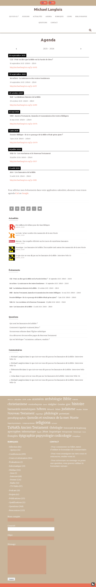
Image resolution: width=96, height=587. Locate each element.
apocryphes (14, 431)
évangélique (76, 436)
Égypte (39, 432)
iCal (17, 193)
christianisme (17, 404)
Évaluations (14, 462)
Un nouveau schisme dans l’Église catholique (27, 331)
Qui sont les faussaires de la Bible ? (23, 323)
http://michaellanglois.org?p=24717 (23, 86)
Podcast (12, 490)
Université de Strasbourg (75, 428)
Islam (58, 409)
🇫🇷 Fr (52, 3)
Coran (84, 432)
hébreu (41, 409)
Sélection (13, 447)
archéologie (53, 399)
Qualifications (15, 502)
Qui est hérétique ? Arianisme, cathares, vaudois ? (29, 339)
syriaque (54, 423)
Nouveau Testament (21, 413)
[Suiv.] (81, 49)
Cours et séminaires (18, 458)
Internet (14, 476)
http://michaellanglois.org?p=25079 (23, 143)
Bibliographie (81, 16)
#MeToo (10, 399)
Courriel (11, 526)
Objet (10, 535)
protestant (64, 413)
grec (68, 404)
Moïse (85, 409)
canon (75, 399)
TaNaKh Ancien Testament (28, 427)
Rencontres (14, 510)
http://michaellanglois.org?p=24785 (23, 105)
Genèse (61, 404)
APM (24, 400)
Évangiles (13, 436)
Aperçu (13, 450)
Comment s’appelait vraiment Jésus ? (24, 327)
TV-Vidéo (14, 486)
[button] (93, 584)
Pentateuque (77, 432)
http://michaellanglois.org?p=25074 (23, 124)
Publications (14, 498)
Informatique (15, 466)
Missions (25, 16)
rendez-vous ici (68, 456)
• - (40, 279)
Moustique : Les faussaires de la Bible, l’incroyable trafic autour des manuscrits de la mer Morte (51, 247)
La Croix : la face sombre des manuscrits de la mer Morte (37, 233)
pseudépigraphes (17, 418)
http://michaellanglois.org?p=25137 (23, 161)
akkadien (17, 400)
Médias (12, 470)
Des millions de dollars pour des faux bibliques (33, 225)
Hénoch (50, 409)
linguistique (55, 432)
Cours (69, 16)
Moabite (79, 409)
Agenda (49, 16)
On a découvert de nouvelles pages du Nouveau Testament (33, 335)
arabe (29, 400)
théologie (56, 427)
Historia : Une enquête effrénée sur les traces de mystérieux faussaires (42, 241)
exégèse (52, 404)
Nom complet (14, 516)
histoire (78, 404)
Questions (43, 22)
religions (43, 422)
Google (25, 193)
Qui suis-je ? (14, 16)
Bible (67, 399)
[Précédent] (16, 49)
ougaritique (39, 414)
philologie (51, 413)
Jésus (45, 431)
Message (12, 544)
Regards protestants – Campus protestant (21, 423)
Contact (54, 22)
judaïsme (68, 409)
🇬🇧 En (44, 3)
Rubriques (59, 16)
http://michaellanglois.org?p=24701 (23, 67)
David (45, 404)
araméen (38, 399)
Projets (12, 494)
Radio (12, 483)
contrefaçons (35, 404)
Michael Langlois (48, 9)
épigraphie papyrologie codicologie (45, 436)
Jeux (12, 473)
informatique (29, 431)
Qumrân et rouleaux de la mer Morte (52, 418)
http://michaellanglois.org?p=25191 (23, 180)
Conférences (15, 454)
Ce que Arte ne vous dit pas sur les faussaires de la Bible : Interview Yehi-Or (43, 256)
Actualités (37, 16)
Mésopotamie (67, 432)
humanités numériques (22, 409)
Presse (13, 479)
